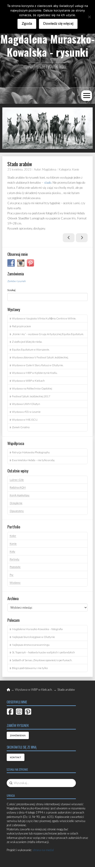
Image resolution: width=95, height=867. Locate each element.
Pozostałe (15, 566)
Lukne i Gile (17, 479)
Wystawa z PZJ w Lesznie (26, 411)
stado (47, 182)
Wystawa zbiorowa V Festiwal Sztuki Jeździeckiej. (40, 357)
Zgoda (27, 23)
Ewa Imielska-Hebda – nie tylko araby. (33, 460)
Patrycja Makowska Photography (31, 452)
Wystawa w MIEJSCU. (25, 419)
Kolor (13, 535)
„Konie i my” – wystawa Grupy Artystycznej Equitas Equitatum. (48, 334)
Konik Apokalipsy (20, 495)
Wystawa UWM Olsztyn (26, 403)
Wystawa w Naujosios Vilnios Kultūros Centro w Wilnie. (44, 318)
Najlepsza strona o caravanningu (31, 644)
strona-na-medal (43, 850)
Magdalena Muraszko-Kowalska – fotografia (37, 629)
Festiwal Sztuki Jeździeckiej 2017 (31, 396)
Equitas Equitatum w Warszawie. (31, 349)
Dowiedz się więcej (58, 23)
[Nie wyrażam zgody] (89, 17)
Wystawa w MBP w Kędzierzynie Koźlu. (34, 372)
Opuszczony (17, 510)
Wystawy (15, 582)
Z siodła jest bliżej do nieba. (27, 341)
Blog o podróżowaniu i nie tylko (30, 667)
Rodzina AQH (18, 487)
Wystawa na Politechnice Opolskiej (32, 388)
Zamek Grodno (21, 427)
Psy (11, 574)
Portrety (14, 559)
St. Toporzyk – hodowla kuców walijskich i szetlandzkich (43, 652)
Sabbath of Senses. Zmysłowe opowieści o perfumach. (42, 660)
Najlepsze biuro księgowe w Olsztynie (33, 636)
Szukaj (11, 290)
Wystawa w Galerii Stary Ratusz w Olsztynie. (37, 365)
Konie (13, 543)
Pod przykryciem (21, 326)
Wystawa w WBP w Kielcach (28, 380)
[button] (86, 95)
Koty (12, 551)
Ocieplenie (16, 502)
